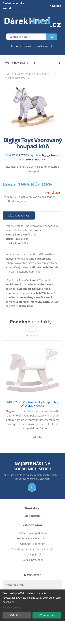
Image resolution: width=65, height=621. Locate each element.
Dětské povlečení (32, 560)
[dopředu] (34, 329)
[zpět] (30, 329)
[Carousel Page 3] (34, 335)
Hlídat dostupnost (19, 215)
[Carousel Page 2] (31, 335)
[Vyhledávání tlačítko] (51, 36)
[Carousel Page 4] (37, 335)
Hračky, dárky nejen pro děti (33, 74)
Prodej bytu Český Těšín (32, 565)
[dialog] (32, 605)
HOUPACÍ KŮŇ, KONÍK (16, 78)
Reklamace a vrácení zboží (32, 538)
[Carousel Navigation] (32, 329)
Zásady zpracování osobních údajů (32, 549)
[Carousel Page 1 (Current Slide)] (27, 335)
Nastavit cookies (12, 607)
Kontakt (8, 8)
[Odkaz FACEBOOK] (32, 487)
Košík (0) (57, 5)
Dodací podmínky (13, 3)
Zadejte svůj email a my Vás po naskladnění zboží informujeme (30, 199)
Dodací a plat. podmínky (32, 533)
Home (6, 74)
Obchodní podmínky (32, 543)
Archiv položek (32, 554)
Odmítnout (16, 615)
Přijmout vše (46, 615)
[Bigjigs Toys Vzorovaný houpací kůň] (32, 129)
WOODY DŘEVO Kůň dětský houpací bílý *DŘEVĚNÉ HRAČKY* (32, 403)
